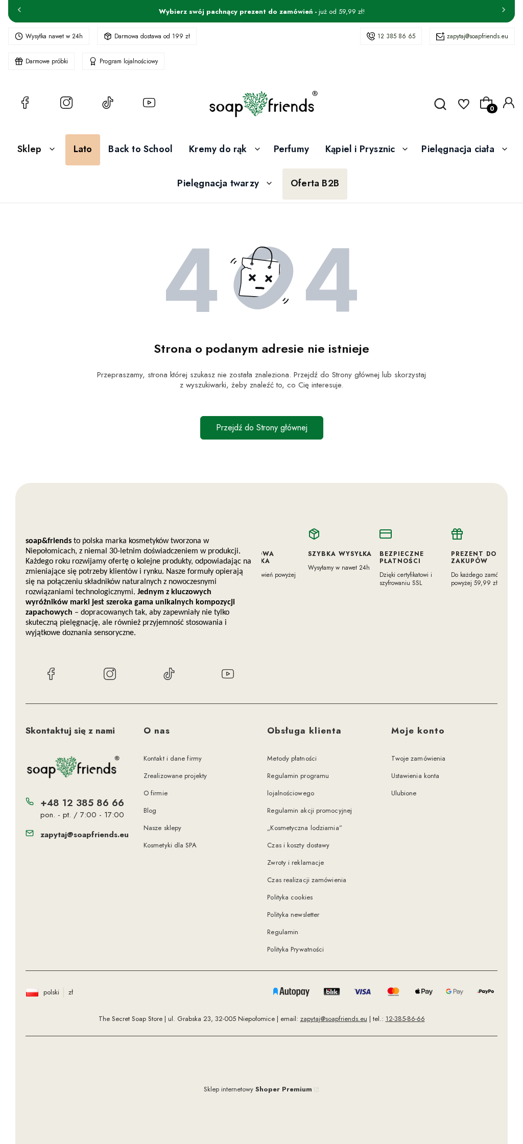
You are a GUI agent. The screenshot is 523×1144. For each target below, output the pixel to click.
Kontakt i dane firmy (173, 758)
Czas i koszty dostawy (298, 845)
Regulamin (282, 932)
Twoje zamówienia (418, 758)
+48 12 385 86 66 (82, 803)
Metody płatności (292, 758)
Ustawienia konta (415, 776)
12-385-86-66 (405, 1019)
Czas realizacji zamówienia (306, 880)
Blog (150, 810)
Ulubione (404, 793)
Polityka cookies (290, 897)
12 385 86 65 (396, 36)
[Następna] (503, 11)
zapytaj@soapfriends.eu (477, 36)
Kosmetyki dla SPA (170, 845)
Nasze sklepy (162, 828)
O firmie (156, 793)
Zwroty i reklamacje (295, 862)
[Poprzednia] (19, 11)
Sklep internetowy (258, 1089)
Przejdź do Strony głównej (261, 427)
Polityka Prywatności (295, 949)
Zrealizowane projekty (175, 776)
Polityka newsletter (293, 914)
